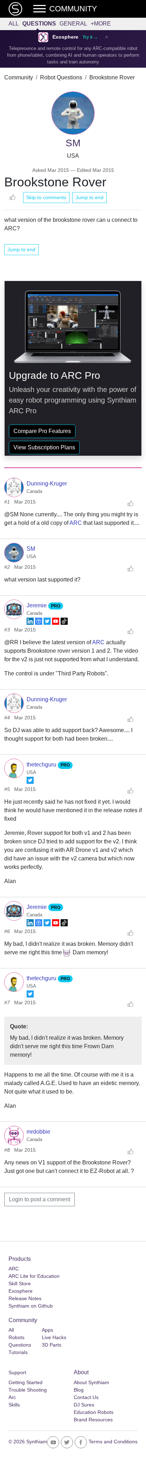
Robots (16, 1337)
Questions (39, 24)
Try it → (90, 37)
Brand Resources (93, 1419)
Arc (12, 1397)
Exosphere (65, 37)
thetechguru (42, 765)
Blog (79, 1390)
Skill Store (20, 1283)
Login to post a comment (39, 1199)
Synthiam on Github (31, 1306)
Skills (14, 1405)
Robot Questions (61, 77)
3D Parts (51, 1345)
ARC (75, 523)
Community (18, 77)
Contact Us (86, 1397)
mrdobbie (38, 1132)
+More (101, 24)
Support (17, 1372)
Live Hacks (54, 1337)
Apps (47, 1330)
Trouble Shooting (28, 1390)
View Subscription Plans (44, 447)
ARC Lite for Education (34, 1276)
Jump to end (89, 197)
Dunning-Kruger (47, 484)
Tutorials (18, 1352)
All (14, 24)
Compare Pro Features (42, 431)
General (73, 24)
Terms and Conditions (113, 1441)
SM (31, 549)
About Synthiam (91, 1382)
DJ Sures (84, 1405)
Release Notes (25, 1298)
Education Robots (93, 1412)
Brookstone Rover (112, 77)
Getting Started (26, 1382)
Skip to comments (46, 197)
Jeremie (37, 605)
